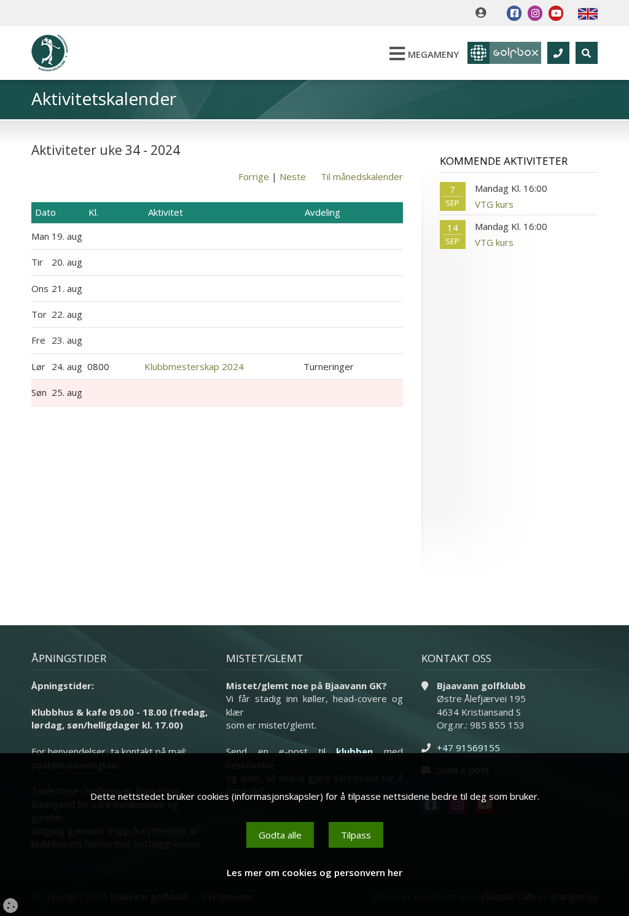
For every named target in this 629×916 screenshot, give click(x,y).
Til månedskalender (362, 176)
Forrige (253, 176)
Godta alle (280, 835)
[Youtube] (556, 13)
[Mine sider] (483, 13)
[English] (587, 13)
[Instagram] (535, 13)
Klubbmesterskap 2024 (194, 366)
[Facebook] (514, 13)
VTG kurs (494, 204)
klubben (354, 751)
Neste (292, 176)
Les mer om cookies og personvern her (314, 872)
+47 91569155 (468, 747)
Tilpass (356, 835)
